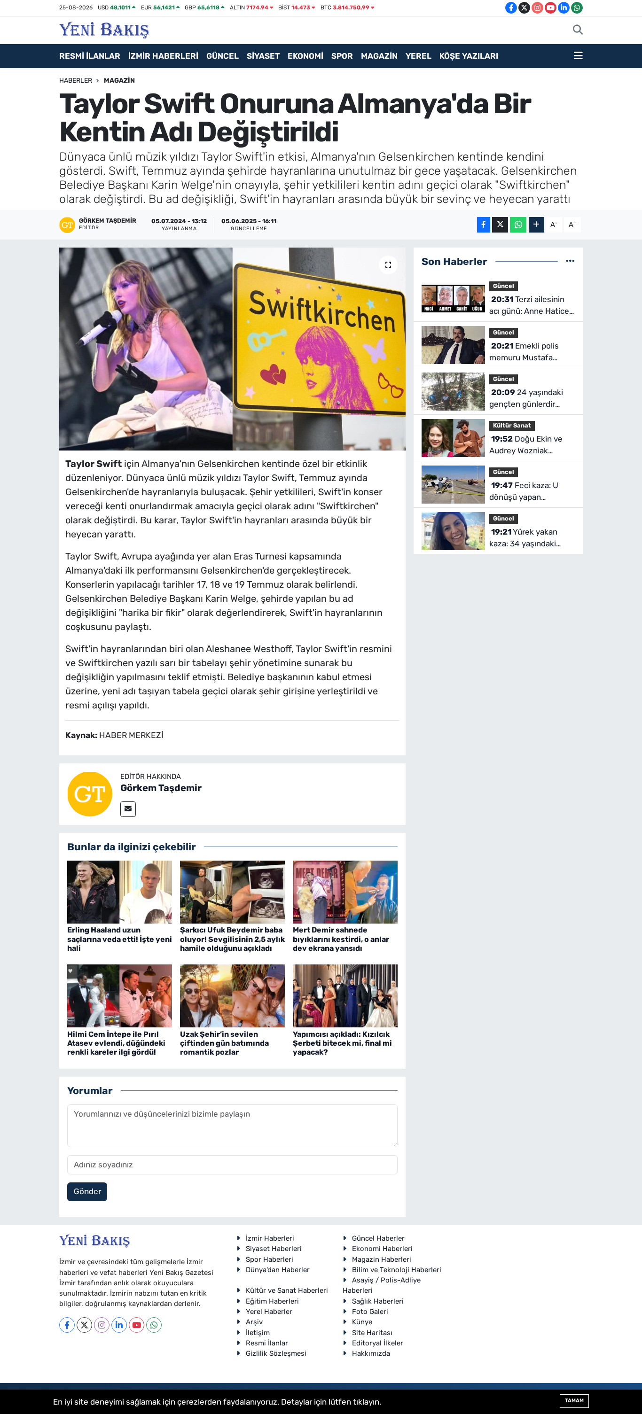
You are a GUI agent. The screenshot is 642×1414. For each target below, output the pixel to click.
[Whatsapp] (154, 1325)
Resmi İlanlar (267, 1343)
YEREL (418, 56)
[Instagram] (102, 1325)
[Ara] (578, 30)
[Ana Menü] (578, 56)
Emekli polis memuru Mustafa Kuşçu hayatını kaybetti (524, 352)
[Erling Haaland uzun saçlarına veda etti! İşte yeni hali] (119, 891)
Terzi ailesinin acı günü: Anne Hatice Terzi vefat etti (529, 306)
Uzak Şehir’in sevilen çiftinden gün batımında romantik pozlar (224, 1043)
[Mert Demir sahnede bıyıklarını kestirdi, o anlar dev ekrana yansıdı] (345, 891)
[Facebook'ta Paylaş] (483, 225)
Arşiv (254, 1322)
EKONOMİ (305, 56)
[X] (84, 1325)
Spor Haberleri (269, 1259)
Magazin (119, 81)
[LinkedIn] (119, 1325)
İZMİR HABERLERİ (163, 56)
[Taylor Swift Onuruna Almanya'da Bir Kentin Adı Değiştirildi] (232, 349)
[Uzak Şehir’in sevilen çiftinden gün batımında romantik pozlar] (232, 995)
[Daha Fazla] (536, 225)
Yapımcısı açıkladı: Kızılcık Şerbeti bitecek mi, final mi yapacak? (342, 1043)
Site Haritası (372, 1333)
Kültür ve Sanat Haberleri (287, 1290)
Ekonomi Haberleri (382, 1248)
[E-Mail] (128, 809)
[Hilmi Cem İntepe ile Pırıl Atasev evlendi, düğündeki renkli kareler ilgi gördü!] (119, 995)
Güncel (503, 285)
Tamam (574, 1401)
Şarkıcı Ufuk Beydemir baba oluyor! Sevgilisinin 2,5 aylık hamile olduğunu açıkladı (232, 938)
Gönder (87, 1191)
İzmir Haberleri (270, 1238)
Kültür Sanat (512, 425)
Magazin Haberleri (381, 1259)
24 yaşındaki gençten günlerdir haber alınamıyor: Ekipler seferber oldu (527, 399)
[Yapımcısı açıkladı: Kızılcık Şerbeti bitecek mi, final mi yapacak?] (345, 995)
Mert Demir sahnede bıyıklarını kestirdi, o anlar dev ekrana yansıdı (341, 938)
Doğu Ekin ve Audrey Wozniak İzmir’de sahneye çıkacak (526, 445)
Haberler (75, 81)
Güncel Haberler (378, 1238)
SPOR (342, 56)
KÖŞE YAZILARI (468, 56)
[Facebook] (67, 1325)
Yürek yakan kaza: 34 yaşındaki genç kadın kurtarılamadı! (523, 538)
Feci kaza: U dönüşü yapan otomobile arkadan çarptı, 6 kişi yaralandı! (529, 492)
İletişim (258, 1333)
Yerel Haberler (269, 1311)
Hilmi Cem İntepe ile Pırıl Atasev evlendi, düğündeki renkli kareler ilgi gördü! (116, 1043)
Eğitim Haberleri (272, 1301)
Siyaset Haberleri (274, 1248)
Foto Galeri (370, 1311)
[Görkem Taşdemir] (89, 793)
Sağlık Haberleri (378, 1301)
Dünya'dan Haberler (278, 1270)
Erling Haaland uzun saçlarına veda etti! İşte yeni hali (119, 938)
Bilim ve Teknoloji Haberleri (396, 1270)
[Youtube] (136, 1325)
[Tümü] (570, 261)
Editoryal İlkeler (377, 1343)
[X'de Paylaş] (500, 225)
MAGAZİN (379, 56)
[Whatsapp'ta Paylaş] (518, 225)
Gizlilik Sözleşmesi (276, 1353)
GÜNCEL (222, 56)
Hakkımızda (371, 1353)
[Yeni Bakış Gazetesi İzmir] (104, 29)
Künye (362, 1322)
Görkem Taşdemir (161, 787)
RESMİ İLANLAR (89, 56)
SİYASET (263, 56)
